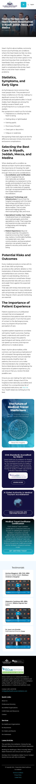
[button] (23, 4)
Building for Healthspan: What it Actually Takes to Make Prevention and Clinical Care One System (17, 750)
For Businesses (6, 727)
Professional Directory (8, 704)
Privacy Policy (18, 775)
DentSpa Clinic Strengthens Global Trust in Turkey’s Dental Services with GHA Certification (18, 756)
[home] (10, 4)
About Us (4, 701)
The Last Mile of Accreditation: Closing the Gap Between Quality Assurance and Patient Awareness (17, 745)
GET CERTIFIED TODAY (18, 551)
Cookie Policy (18, 777)
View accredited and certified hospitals (18, 512)
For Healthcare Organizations (11, 724)
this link (25, 387)
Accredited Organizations (10, 707)
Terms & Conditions (18, 772)
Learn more (18, 482)
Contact (4, 714)
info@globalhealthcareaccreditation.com (14, 691)
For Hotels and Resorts (9, 731)
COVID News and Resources (10, 711)
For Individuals (6, 734)
